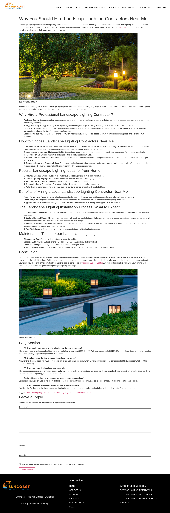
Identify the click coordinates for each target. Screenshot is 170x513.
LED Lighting (48, 393)
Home (59, 7)
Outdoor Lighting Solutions (80, 393)
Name (22, 437)
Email (22, 446)
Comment (23, 407)
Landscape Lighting (34, 393)
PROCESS (114, 7)
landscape (121, 27)
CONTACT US (160, 7)
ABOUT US (145, 7)
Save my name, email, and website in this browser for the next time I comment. (53, 464)
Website (22, 455)
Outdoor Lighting (61, 393)
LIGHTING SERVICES (93, 7)
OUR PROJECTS (72, 7)
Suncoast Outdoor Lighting (92, 263)
